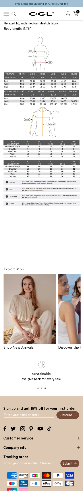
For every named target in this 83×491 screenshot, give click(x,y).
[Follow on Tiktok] (49, 428)
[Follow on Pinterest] (31, 428)
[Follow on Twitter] (13, 428)
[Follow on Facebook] (4, 428)
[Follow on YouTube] (40, 428)
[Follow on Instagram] (22, 428)
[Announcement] (41, 3)
